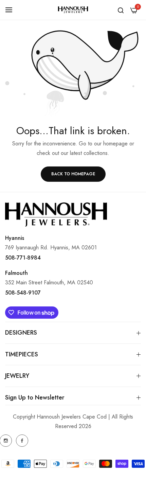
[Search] (121, 10)
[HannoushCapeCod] (73, 10)
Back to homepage (73, 174)
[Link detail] (22, 441)
